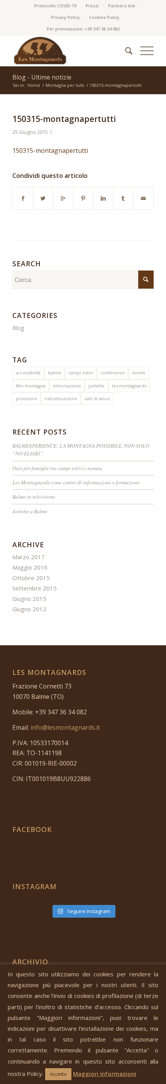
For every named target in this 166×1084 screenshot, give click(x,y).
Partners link (121, 5)
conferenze (112, 372)
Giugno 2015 (29, 598)
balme (54, 372)
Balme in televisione (33, 496)
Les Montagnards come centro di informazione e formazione (76, 482)
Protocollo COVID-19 (55, 5)
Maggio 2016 (29, 567)
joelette (96, 386)
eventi (138, 372)
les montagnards (129, 386)
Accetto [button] (58, 1073)
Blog (18, 327)
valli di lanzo (97, 398)
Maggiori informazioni (104, 1073)
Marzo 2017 (28, 557)
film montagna (31, 386)
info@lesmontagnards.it (65, 727)
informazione (67, 386)
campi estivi (80, 372)
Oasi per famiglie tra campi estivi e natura (57, 468)
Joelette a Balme (29, 511)
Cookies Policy (104, 17)
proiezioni (26, 398)
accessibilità (28, 372)
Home (33, 85)
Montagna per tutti (65, 85)
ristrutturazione (60, 398)
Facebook (32, 829)
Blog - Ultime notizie (41, 77)
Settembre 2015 (34, 588)
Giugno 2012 (29, 609)
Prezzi (92, 5)
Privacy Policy (65, 17)
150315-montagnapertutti (64, 118)
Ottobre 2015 (31, 578)
